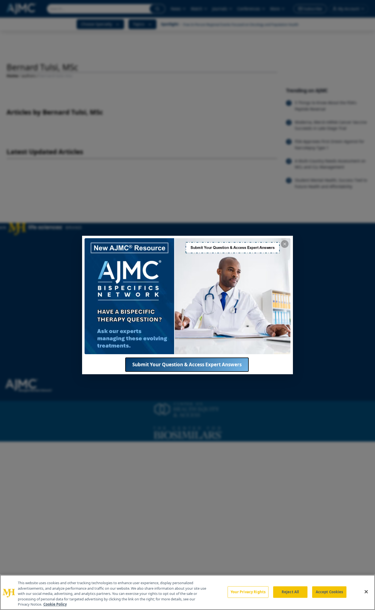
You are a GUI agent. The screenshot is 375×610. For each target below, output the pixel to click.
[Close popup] (285, 244)
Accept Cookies (329, 591)
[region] (187, 592)
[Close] (366, 592)
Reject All (290, 591)
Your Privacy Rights (248, 591)
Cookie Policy (55, 604)
